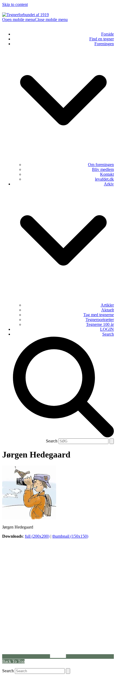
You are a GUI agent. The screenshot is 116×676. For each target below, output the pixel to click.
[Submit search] (112, 441)
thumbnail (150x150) (70, 536)
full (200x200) (37, 536)
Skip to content (15, 4)
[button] (35, 19)
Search (51, 441)
